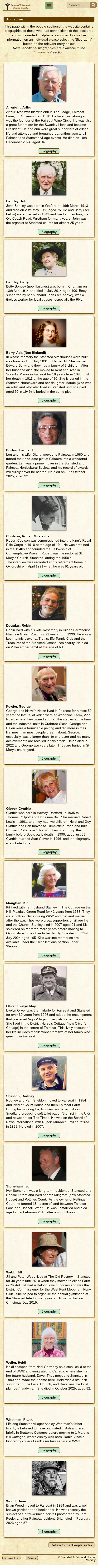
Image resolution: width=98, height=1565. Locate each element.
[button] (49, 5)
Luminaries (42, 52)
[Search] (93, 5)
